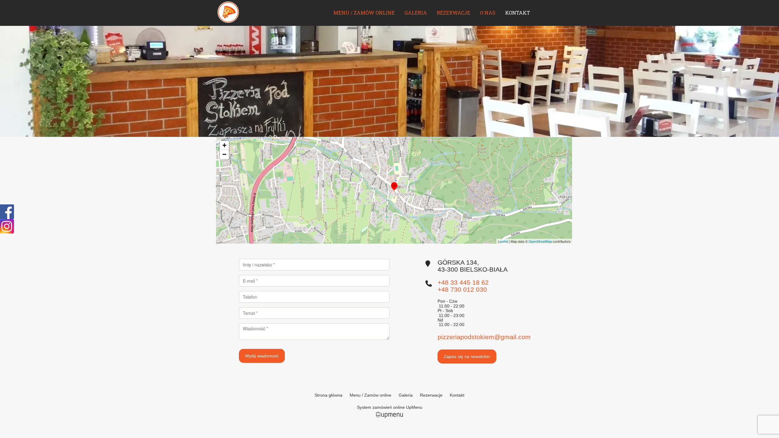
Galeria (415, 12)
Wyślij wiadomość (262, 355)
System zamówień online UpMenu (389, 407)
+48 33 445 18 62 (463, 282)
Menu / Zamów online (364, 12)
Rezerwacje (453, 12)
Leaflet (503, 241)
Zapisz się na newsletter (467, 356)
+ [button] (224, 145)
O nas (487, 12)
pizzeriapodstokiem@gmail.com (484, 336)
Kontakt (517, 12)
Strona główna (328, 395)
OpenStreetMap (540, 241)
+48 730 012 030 (462, 289)
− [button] (224, 154)
